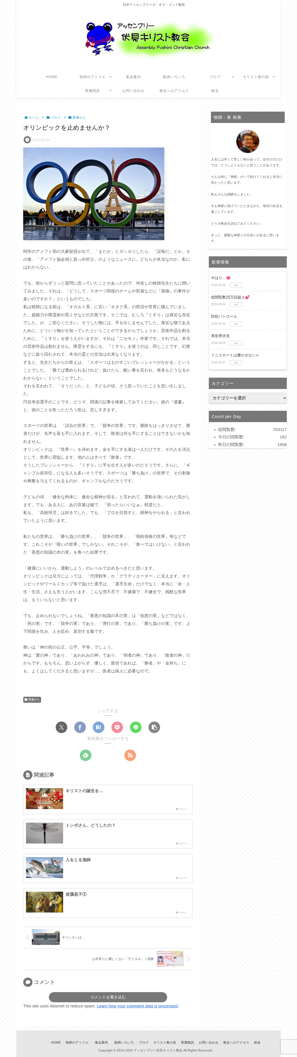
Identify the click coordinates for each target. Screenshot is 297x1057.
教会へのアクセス (236, 1042)
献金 (257, 1042)
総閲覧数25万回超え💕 (230, 297)
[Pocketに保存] (117, 727)
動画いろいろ (124, 1042)
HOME (56, 1042)
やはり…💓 (221, 278)
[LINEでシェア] (136, 727)
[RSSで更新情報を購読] (130, 755)
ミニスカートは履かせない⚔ (235, 355)
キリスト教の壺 (164, 1042)
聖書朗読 (187, 1042)
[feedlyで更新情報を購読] (85, 755)
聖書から (34, 699)
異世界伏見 (220, 336)
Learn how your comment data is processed (137, 1006)
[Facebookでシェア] (80, 727)
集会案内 (103, 1042)
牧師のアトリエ (77, 1042)
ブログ (143, 1042)
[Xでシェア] (61, 727)
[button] (154, 727)
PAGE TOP (286, 1021)
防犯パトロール (224, 316)
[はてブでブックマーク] (98, 727)
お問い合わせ (208, 1042)
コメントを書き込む (108, 997)
